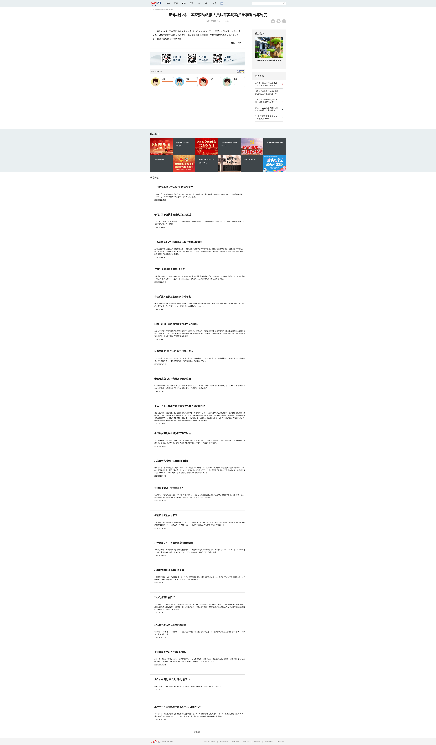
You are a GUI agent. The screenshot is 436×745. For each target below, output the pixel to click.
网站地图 (280, 741)
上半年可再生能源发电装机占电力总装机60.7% (178, 707)
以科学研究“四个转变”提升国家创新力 (173, 351)
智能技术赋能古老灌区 (165, 515)
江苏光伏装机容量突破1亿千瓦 (169, 269)
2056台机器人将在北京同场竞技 (170, 624)
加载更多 (197, 732)
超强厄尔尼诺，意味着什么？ (169, 488)
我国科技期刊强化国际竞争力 (169, 570)
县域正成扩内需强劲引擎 (267, 94)
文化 (199, 3)
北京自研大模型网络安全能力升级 (171, 460)
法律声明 (257, 741)
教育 (214, 3)
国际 (176, 3)
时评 (184, 3)
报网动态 (235, 741)
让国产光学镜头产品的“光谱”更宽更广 (173, 187)
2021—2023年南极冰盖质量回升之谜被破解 (176, 324)
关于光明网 (224, 741)
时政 (168, 3)
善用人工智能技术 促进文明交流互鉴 (172, 214)
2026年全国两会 (158, 159)
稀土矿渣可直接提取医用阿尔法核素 (172, 296)
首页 (151, 9)
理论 (191, 3)
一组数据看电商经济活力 (267, 102)
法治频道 (157, 9)
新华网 (213, 21)
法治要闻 (165, 9)
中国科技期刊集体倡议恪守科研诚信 (172, 433)
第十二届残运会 (249, 159)
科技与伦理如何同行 (164, 597)
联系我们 (246, 741)
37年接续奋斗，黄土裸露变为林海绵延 (173, 542)
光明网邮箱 (269, 741)
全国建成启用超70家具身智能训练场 (172, 378)
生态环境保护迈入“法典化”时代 (170, 652)
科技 (207, 3)
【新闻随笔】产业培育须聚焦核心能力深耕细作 (178, 242)
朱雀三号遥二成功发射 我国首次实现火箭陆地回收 (179, 406)
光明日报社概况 (209, 741)
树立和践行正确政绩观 (275, 142)
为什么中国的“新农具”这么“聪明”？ (172, 679)
